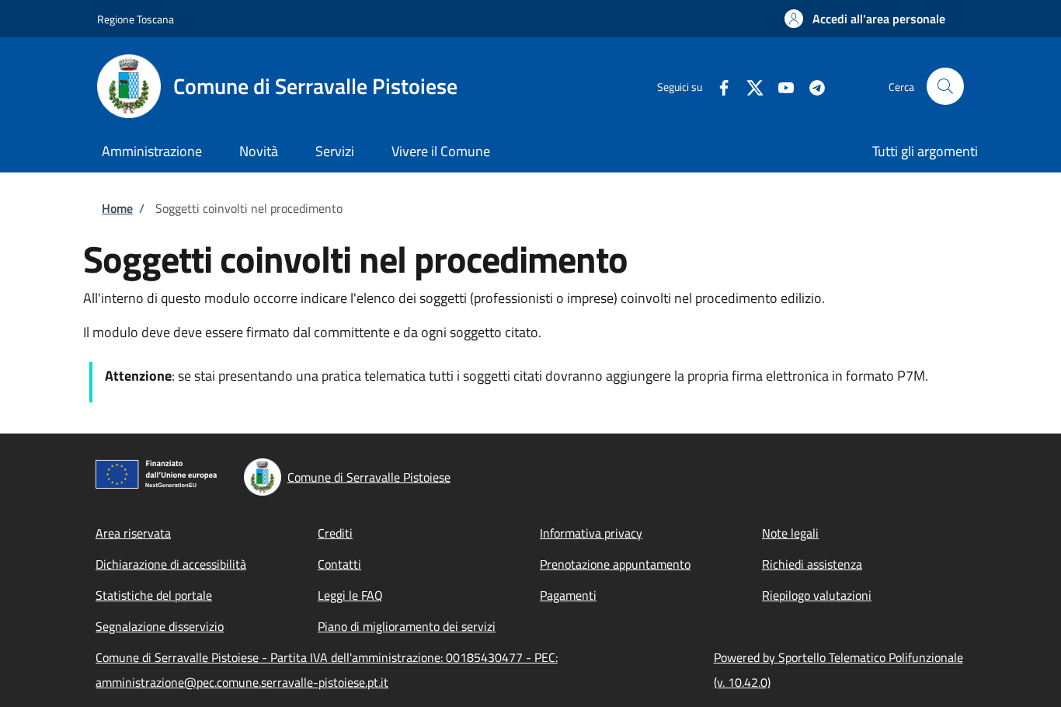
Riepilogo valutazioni (816, 595)
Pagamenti (568, 595)
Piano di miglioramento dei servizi (407, 626)
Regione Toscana (135, 19)
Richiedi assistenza (812, 564)
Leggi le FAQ (350, 595)
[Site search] (945, 86)
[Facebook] (717, 85)
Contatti (339, 564)
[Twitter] (748, 85)
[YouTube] (779, 85)
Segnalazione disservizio (160, 626)
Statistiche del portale (154, 595)
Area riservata (133, 533)
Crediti (335, 533)
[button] (865, 18)
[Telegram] (810, 85)
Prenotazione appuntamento (615, 564)
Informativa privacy (591, 533)
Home (117, 208)
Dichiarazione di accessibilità (171, 564)
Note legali (790, 533)
